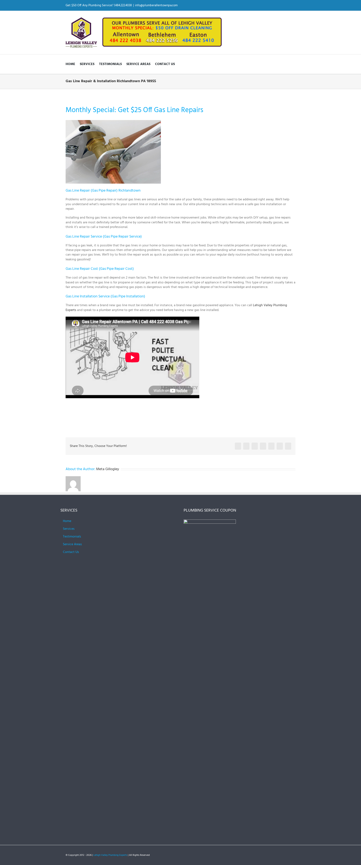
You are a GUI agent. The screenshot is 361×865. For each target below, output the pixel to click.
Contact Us (71, 552)
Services (69, 529)
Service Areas (72, 544)
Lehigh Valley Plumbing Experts (110, 855)
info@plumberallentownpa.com (156, 5)
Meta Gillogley (107, 469)
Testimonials (72, 536)
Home (67, 521)
